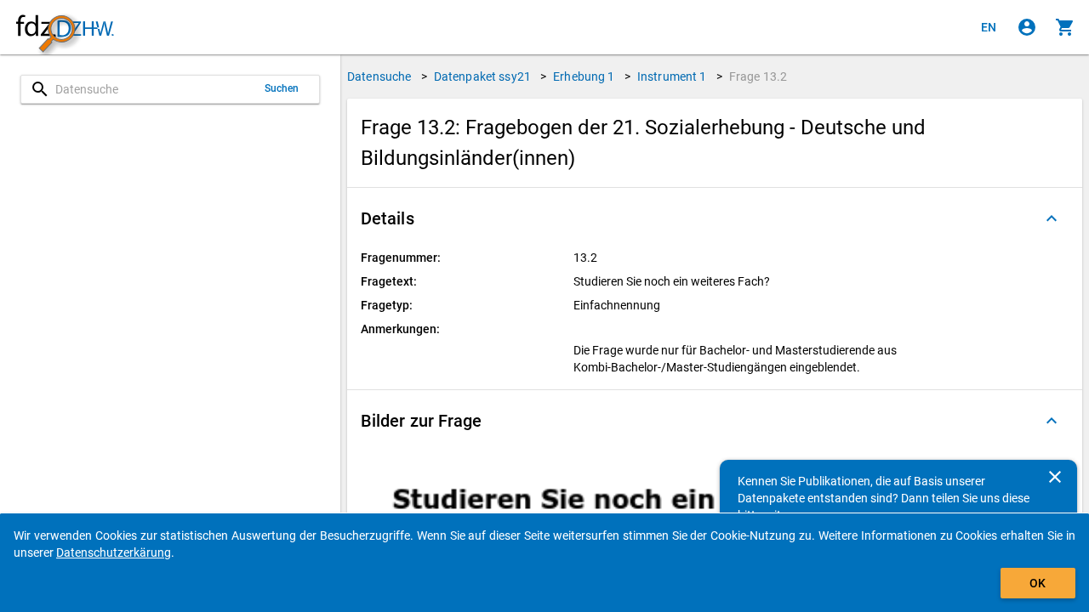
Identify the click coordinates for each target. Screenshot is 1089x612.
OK (1037, 583)
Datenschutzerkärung (113, 552)
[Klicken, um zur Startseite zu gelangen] (65, 27)
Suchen (282, 88)
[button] (715, 218)
